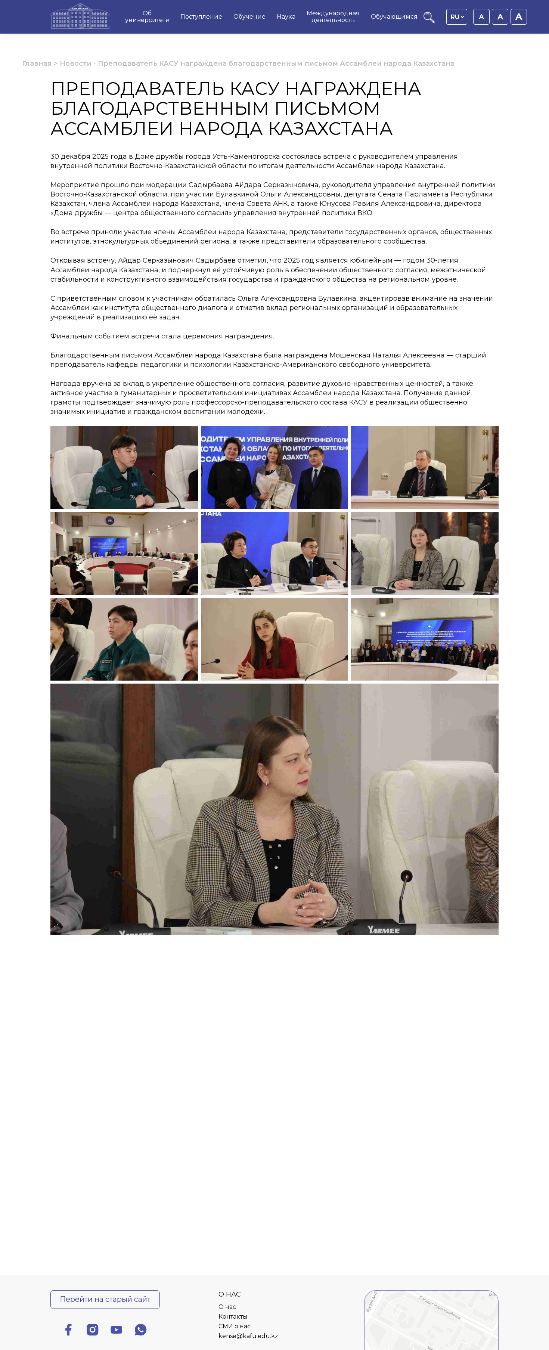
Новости (76, 63)
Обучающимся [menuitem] (394, 16)
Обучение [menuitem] (249, 16)
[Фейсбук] (68, 1331)
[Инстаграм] (93, 1331)
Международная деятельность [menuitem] (333, 17)
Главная (37, 63)
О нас (227, 1306)
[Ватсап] (141, 1331)
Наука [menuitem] (286, 16)
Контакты (233, 1316)
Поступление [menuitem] (201, 16)
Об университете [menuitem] (147, 17)
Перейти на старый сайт (105, 1299)
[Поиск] (429, 21)
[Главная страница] (80, 17)
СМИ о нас (234, 1326)
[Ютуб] (116, 1331)
